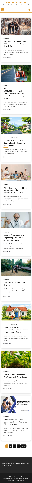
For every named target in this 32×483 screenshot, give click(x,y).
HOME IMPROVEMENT (10, 137)
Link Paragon (7, 465)
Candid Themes (19, 480)
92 (18, 446)
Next (23, 446)
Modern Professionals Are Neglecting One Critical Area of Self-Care (14, 237)
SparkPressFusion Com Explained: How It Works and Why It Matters (16, 422)
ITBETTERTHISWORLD (16, 2)
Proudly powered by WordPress (12, 478)
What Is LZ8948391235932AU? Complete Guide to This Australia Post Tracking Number (13, 93)
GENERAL (6, 38)
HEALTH (6, 232)
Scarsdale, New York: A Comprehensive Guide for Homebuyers (14, 143)
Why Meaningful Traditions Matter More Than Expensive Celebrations (15, 190)
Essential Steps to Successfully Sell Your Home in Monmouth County (15, 330)
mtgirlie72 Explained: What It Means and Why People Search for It (15, 44)
